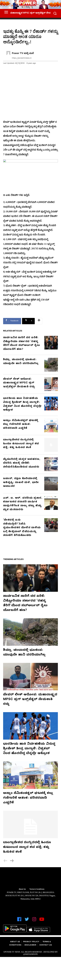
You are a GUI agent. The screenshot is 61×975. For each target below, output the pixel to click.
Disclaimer (30, 945)
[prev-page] (5, 861)
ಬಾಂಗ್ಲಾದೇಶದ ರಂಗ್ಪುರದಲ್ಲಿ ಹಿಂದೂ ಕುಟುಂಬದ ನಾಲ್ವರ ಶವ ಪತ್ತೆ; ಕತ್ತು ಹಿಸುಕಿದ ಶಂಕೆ (21, 443)
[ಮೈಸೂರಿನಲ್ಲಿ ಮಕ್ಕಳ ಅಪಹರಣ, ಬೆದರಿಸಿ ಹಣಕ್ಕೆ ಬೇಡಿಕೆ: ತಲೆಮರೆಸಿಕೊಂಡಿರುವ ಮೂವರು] (51, 464)
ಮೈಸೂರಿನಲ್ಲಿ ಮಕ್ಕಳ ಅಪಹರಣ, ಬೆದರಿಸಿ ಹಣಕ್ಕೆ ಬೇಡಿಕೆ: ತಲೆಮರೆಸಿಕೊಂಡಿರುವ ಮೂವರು (21, 463)
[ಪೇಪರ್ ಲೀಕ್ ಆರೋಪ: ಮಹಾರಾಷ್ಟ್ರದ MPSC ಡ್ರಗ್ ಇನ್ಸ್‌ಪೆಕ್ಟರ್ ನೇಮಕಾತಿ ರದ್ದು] (51, 384)
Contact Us (45, 945)
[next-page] (11, 861)
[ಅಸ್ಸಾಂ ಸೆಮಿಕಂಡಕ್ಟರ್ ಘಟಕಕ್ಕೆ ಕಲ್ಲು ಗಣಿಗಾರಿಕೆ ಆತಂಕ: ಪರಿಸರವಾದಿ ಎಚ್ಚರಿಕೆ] (51, 425)
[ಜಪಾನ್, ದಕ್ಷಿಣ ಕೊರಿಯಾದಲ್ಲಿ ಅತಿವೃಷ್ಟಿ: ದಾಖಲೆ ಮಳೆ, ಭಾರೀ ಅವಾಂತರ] (51, 484)
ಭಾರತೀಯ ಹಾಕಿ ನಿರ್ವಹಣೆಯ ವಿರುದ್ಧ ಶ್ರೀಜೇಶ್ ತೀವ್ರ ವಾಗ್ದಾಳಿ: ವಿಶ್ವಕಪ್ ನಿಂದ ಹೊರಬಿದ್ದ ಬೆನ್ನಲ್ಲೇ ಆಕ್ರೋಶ (29, 749)
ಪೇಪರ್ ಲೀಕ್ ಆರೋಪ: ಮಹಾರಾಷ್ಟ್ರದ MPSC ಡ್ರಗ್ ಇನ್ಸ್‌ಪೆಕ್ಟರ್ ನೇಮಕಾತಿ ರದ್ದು (19, 383)
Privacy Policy (31, 942)
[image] (30, 878)
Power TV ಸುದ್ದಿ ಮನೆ (23, 53)
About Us (15, 942)
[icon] (19, 920)
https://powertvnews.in (21, 58)
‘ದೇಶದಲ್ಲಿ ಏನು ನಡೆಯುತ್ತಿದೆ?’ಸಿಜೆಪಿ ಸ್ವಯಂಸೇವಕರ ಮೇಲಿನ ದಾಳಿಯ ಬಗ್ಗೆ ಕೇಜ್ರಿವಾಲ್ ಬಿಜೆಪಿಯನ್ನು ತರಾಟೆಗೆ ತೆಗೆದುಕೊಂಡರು (22, 527)
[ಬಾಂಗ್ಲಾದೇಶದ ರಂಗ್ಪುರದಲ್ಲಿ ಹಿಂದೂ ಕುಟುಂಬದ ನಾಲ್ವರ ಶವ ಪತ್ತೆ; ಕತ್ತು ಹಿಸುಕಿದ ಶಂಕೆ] (51, 445)
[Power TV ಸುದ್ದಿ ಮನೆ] (8, 56)
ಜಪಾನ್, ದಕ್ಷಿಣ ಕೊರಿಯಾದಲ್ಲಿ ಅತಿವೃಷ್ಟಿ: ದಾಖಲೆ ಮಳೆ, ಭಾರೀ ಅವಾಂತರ (21, 482)
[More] (39, 321)
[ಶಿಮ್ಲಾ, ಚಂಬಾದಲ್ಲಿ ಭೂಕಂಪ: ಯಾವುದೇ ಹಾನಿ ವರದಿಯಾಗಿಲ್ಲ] (51, 365)
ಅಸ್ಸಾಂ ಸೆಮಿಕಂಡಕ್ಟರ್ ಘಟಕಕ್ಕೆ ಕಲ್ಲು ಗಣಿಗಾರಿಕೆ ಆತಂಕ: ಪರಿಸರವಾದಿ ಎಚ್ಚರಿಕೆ (20, 424)
